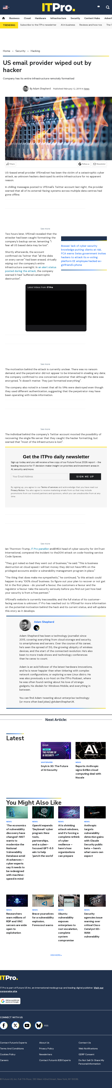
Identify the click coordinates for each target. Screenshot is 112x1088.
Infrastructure (58, 18)
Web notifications (88, 1048)
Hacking (35, 51)
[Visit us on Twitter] (15, 1025)
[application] (56, 308)
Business (14, 18)
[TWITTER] (37, 627)
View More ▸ (56, 955)
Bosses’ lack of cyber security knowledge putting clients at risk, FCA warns (81, 249)
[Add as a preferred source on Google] (10, 1001)
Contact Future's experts (13, 1042)
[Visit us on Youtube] (27, 1025)
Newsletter (101, 164)
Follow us (85, 164)
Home (6, 51)
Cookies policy (7, 1054)
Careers (4, 1060)
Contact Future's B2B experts (55, 1060)
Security (75, 18)
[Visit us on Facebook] (3, 1025)
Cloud (27, 18)
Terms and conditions (12, 1048)
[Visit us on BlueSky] (37, 1025)
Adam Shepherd (42, 88)
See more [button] (45, 228)
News (86, 88)
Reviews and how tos (90, 24)
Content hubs (92, 18)
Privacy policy (46, 1048)
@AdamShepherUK (62, 701)
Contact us (85, 1042)
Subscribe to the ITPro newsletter (38, 24)
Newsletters (45, 1054)
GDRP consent (86, 1054)
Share (12, 164)
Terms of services (49, 487)
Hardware (40, 18)
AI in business (68, 24)
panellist (40, 549)
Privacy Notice (18, 490)
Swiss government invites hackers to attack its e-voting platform (83, 257)
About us (44, 1042)
